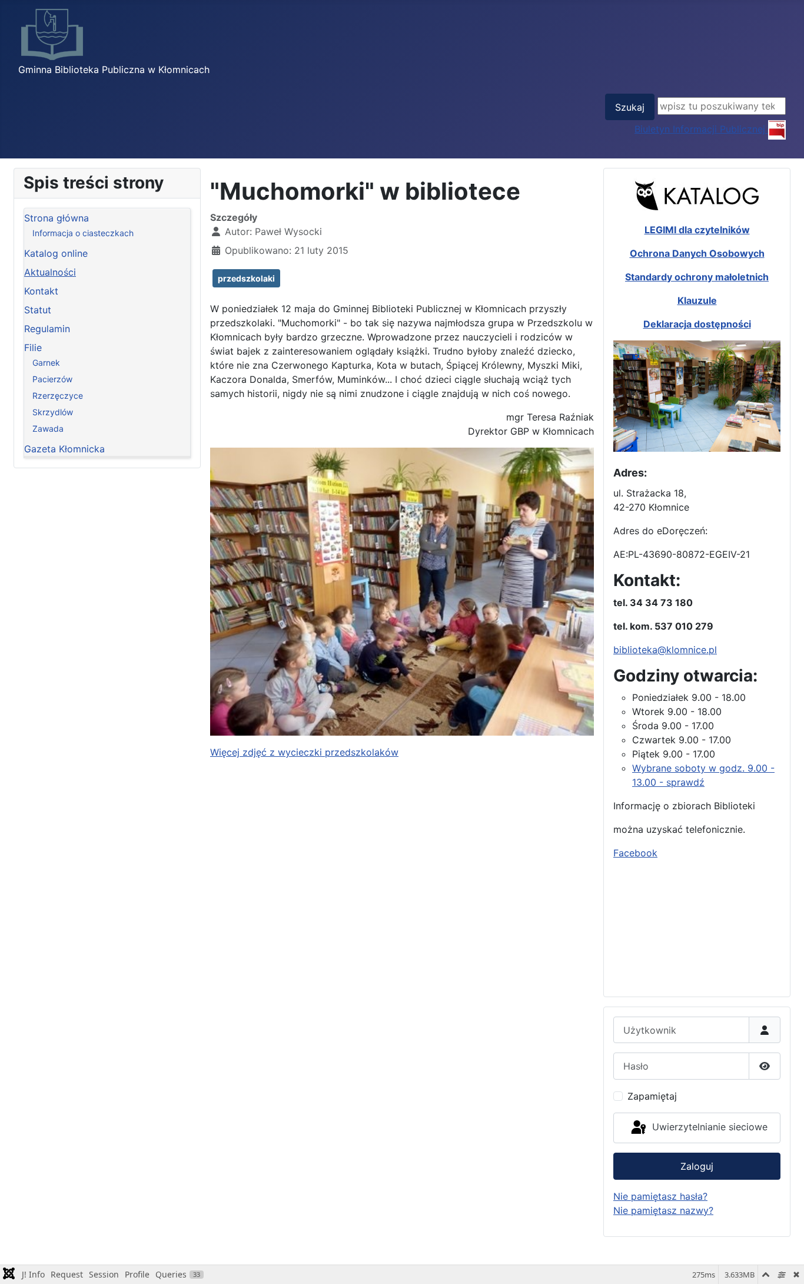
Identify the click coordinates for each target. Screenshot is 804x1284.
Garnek (46, 363)
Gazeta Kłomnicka (64, 449)
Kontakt (41, 291)
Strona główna (56, 218)
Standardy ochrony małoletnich (697, 277)
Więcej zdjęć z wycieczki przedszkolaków (304, 752)
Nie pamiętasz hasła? (660, 1196)
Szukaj (629, 107)
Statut (37, 310)
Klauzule (697, 300)
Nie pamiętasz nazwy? (663, 1210)
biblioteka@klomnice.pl (665, 650)
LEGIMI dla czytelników (697, 230)
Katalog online (56, 253)
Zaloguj (696, 1166)
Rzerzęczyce (57, 396)
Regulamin (47, 329)
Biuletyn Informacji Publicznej (701, 129)
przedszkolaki (246, 278)
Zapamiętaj (652, 1096)
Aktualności (50, 272)
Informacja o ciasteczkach (83, 233)
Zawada (48, 428)
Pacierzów (52, 379)
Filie (33, 347)
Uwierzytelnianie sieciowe (708, 1127)
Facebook (635, 853)
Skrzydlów (52, 412)
